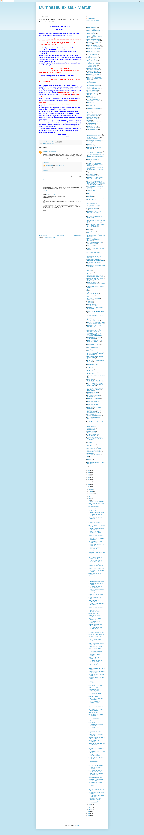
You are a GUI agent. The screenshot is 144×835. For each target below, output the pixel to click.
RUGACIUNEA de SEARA (92, 404)
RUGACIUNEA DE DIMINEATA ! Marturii (95, 278)
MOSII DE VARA (90, 373)
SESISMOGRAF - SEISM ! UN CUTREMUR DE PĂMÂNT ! (94, 730)
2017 (89, 484)
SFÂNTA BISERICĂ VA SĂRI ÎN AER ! (96, 501)
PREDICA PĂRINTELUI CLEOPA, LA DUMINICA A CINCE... (95, 536)
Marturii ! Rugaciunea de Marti (93, 114)
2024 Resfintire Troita (91, 174)
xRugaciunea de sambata (92, 90)
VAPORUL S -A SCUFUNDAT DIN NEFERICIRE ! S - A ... (95, 558)
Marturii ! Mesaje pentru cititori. (93, 30)
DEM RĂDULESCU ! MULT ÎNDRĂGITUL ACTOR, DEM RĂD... (96, 564)
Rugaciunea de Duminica (92, 159)
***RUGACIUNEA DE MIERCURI (94, 103)
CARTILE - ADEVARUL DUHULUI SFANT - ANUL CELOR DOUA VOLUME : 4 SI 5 (96, 151)
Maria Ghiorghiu (49, 165)
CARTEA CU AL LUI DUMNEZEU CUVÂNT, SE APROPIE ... (95, 587)
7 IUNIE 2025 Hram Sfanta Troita (94, 100)
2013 (89, 815)
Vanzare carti (90, 75)
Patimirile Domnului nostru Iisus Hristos (95, 276)
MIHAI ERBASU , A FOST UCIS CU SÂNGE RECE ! (95, 595)
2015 (89, 811)
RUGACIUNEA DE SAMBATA (93, 107)
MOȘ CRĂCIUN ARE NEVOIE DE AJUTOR (96, 375)
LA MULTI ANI (90, 370)
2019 (89, 481)
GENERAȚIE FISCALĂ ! (93, 613)
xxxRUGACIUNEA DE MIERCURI (94, 140)
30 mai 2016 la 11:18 (50, 194)
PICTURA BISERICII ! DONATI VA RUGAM (95, 156)
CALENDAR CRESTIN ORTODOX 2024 (95, 322)
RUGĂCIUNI (89, 406)
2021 (89, 477)
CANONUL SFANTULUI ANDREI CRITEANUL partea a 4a (94, 257)
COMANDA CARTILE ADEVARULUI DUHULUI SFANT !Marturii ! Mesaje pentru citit (96, 220)
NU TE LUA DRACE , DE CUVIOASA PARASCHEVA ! (95, 725)
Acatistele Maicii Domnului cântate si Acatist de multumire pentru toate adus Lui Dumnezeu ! (95, 164)
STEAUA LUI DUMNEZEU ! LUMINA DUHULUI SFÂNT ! (95, 509)
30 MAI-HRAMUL (90, 87)
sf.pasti (88, 460)
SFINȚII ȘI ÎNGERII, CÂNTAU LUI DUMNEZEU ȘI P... (95, 542)
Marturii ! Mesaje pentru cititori (93, 29)
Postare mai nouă (43, 235)
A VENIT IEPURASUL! (91, 304)
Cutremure (89, 43)
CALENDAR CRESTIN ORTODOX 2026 (95, 323)
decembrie (91, 487)
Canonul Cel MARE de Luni (93, 346)
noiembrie (91, 489)
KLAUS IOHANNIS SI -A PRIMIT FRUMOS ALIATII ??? (94, 694)
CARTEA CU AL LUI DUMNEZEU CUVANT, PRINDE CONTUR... (95, 771)
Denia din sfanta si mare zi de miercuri (95, 198)
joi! (88, 456)
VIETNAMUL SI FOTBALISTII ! (94, 648)
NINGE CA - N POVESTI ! (93, 712)
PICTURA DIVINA (90, 238)
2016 (89, 486)
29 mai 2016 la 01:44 (59, 165)
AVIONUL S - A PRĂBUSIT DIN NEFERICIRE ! (94, 619)
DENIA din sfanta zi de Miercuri (93, 262)
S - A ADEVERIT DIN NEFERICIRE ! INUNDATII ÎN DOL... (95, 652)
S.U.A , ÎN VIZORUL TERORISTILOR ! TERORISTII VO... (96, 715)
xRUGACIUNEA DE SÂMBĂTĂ (93, 137)
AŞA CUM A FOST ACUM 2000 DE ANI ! (95, 315)
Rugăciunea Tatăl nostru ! (92, 282)
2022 (89, 475)
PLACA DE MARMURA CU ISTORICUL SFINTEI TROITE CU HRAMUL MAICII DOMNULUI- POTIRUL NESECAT (95, 388)
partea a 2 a (89, 459)
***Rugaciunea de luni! (92, 65)
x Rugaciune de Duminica (92, 138)
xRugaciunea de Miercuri (92, 84)
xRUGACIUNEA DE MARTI (92, 115)
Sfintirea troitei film (91, 429)
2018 (89, 482)
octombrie (91, 491)
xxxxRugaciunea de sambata (93, 195)
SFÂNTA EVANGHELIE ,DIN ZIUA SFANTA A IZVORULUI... (95, 746)
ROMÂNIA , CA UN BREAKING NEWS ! (96, 512)
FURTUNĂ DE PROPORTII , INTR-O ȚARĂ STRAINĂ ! (95, 641)
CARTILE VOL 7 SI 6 (91, 338)
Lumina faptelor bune (91, 231)
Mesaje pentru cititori (50, 143)
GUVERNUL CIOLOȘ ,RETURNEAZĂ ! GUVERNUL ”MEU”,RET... (96, 664)
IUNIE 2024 (89, 270)
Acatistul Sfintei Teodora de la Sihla (94, 314)
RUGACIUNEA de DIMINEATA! (93, 403)
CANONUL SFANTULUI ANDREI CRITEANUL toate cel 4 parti (94, 328)
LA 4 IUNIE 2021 (90, 369)
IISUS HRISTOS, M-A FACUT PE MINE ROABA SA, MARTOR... (96, 780)
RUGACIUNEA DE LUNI (92, 126)
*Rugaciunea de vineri (92, 71)
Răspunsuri (46, 162)
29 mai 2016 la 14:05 (50, 175)
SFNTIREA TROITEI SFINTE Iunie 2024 (95, 419)
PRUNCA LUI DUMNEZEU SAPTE (94, 275)
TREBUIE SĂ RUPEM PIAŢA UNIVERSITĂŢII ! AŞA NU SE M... (95, 741)
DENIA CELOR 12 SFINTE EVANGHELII (95, 260)
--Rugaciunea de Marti (92, 66)
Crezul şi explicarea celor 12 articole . (95, 349)
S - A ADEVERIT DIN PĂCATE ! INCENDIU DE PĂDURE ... (94, 755)
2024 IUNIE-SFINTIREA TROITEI (94, 152)
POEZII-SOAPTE (90, 390)
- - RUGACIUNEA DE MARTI (93, 246)
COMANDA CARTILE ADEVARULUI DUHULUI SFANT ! (94, 217)
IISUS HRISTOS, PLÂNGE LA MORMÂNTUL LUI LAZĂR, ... (94, 799)
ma (88, 193)
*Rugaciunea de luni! (91, 91)
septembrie (91, 493)
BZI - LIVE (89, 112)
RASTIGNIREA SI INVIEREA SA (93, 398)
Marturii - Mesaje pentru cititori (93, 40)
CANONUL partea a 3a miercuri (93, 337)
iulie (90, 496)
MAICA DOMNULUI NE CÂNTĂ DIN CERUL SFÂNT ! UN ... (95, 592)
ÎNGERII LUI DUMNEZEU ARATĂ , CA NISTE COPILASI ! (96, 548)
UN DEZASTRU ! (91, 650)
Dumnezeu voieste (91, 358)
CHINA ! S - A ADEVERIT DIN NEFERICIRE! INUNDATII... (94, 702)
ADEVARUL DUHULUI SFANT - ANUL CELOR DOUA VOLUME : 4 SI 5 (95, 178)
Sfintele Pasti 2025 (91, 426)
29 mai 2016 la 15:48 (50, 184)
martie (90, 806)
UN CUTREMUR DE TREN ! (94, 722)
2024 (88, 296)
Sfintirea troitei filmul (91, 431)
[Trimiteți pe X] (59, 142)
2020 (89, 479)
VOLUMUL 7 (90, 445)
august (90, 494)
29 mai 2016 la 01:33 (51, 151)
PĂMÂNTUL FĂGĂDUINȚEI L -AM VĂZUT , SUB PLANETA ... (95, 577)
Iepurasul (89, 229)
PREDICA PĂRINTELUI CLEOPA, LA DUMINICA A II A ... (95, 735)
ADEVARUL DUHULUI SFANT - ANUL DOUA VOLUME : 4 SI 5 (95, 308)
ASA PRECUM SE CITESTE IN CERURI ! (95, 311)
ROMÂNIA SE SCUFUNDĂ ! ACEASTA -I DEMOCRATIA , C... (96, 761)
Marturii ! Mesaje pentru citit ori (93, 45)
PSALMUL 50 (90, 393)
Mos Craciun (90, 96)
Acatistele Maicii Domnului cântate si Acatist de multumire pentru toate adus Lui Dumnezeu (95, 78)
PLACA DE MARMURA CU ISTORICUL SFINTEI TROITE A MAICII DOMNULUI (95, 381)
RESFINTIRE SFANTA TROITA (93, 399)
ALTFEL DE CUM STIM (92, 309)
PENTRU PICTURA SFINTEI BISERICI (95, 169)
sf (87, 171)
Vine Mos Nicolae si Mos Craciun (94, 448)
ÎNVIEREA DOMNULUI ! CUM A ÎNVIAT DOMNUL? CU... (96, 796)
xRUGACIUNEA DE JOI (92, 203)
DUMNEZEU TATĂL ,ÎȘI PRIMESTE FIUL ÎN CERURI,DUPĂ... (96, 802)
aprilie (90, 804)
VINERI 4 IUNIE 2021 (91, 444)
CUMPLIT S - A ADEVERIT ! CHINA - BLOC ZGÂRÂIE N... (95, 699)
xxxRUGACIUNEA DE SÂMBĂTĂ (94, 205)
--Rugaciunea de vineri (92, 56)
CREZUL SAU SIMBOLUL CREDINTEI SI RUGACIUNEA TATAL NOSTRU (95, 341)
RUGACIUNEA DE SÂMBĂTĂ (93, 74)
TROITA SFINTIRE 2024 (92, 435)
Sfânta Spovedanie (91, 432)
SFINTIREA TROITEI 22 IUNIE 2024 (94, 242)
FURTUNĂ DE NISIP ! (92, 617)
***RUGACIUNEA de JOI (92, 54)
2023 (89, 474)
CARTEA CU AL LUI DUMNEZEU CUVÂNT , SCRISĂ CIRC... (95, 639)
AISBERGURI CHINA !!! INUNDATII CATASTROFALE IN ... (95, 718)
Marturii (44, 143)
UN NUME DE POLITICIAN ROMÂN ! (96, 632)
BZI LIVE (89, 180)
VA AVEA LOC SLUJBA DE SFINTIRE (94, 441)
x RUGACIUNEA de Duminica (93, 121)
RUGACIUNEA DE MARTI (92, 60)
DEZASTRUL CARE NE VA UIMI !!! (95, 777)
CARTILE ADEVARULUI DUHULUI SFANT (96, 154)
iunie (90, 498)
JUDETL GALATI (90, 272)
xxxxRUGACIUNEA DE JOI (92, 293)
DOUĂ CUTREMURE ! (93, 534)
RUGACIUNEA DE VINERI (92, 49)
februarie (91, 807)
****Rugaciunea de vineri (92, 99)
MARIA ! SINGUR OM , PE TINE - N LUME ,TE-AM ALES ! (95, 707)
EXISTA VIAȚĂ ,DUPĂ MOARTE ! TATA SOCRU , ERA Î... (96, 550)
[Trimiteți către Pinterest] (61, 142)
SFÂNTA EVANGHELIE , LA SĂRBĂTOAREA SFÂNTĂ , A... (95, 611)
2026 (89, 468)
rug (88, 292)
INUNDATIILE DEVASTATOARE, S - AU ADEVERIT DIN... (96, 579)
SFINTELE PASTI (90, 414)
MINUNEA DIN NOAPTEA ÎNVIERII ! (95, 765)
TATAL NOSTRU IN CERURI (93, 434)
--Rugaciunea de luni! (91, 62)
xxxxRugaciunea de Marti (92, 129)
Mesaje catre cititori (91, 33)
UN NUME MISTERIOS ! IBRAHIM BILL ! (96, 634)
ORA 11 (88, 232)
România (89, 120)
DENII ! (88, 263)
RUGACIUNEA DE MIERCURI (93, 48)
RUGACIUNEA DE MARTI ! (92, 68)
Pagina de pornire (60, 235)
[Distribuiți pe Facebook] (60, 142)
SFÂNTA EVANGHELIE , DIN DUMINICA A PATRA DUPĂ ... (96, 604)
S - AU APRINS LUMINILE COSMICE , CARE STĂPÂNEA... (96, 625)
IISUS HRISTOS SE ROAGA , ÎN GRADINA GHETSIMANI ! (94, 690)
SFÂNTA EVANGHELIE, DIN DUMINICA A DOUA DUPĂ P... (96, 738)
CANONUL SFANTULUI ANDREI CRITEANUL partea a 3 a (94, 212)
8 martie (89, 251)
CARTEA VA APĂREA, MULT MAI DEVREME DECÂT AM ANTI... (95, 561)
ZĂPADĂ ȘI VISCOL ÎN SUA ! (94, 506)
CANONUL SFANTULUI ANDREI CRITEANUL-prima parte (94, 334)
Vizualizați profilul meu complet (92, 20)
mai (89, 500)
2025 (89, 470)
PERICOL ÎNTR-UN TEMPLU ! (94, 615)
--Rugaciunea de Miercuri (92, 63)
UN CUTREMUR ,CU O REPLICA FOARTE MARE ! (95, 523)
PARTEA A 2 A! (90, 379)
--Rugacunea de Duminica (92, 81)
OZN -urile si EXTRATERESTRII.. (94, 46)
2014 (89, 813)
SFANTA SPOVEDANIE (92, 190)
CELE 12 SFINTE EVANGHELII (93, 259)
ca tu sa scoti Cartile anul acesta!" (94, 454)
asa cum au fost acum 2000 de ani (94, 451)
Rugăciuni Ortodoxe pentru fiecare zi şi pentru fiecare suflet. (95, 411)
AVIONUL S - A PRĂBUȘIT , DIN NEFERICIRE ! (94, 658)
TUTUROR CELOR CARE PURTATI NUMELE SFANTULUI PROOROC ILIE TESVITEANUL (95, 438)
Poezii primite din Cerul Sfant (93, 85)
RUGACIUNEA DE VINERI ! (93, 118)
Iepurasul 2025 (90, 102)
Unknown (45, 151)
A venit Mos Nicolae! (91, 305)
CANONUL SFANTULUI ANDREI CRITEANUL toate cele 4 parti (94, 331)
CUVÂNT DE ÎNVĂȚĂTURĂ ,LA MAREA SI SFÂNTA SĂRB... (96, 744)
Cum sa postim (90, 350)
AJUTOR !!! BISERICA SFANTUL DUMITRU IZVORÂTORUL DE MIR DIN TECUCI (96, 161)
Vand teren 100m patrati (92, 447)
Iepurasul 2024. (90, 145)
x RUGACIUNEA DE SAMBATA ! (93, 108)
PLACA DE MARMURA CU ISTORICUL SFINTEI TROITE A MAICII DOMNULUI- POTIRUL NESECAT (95, 384)
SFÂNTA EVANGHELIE (92, 243)
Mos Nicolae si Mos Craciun (93, 93)
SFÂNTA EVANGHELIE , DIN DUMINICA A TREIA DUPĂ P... (96, 672)
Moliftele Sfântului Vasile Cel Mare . (94, 135)
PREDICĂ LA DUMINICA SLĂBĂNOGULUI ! (93, 601)
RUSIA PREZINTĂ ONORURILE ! (95, 692)
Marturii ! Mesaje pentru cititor (93, 35)
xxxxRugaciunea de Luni (92, 206)
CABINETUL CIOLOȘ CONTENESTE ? (96, 696)
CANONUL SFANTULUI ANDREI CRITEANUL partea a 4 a (94, 255)
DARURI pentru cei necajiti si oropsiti (94, 352)
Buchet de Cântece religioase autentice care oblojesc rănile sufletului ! (95, 320)
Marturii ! (89, 32)
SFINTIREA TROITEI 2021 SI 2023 (94, 415)
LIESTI (88, 273)
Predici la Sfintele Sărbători (92, 42)
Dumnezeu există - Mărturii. (66, 7)
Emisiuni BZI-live (90, 124)
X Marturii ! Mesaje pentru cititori (93, 88)
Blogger (77, 825)
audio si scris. (90, 453)
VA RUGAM (89, 442)
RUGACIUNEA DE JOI (91, 53)
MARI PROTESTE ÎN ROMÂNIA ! (95, 727)
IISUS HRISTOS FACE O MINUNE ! (95, 782)
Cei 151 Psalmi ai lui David (92, 347)
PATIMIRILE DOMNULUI (92, 234)
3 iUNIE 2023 (90, 299)
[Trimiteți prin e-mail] (56, 142)
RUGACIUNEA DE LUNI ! (92, 51)
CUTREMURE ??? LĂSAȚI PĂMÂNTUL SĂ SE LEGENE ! (96, 720)
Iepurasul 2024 (90, 144)
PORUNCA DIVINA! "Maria (92, 392)
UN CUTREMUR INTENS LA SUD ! (95, 685)
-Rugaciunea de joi (91, 295)
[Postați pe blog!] (57, 142)
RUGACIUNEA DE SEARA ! (93, 401)
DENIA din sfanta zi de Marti (93, 228)
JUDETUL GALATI (91, 367)
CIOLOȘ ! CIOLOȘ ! (92, 510)
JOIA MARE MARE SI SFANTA (93, 366)
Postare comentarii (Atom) (50, 237)
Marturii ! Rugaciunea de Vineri (93, 188)
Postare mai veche (77, 235)
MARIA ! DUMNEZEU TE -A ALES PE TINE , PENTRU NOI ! (95, 710)
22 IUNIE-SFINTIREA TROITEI (93, 298)
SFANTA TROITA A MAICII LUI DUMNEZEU (96, 283)
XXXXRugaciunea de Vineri (93, 450)
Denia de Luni (90, 196)
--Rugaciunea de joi (91, 59)
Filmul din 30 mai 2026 (92, 363)
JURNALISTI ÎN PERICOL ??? (94, 776)
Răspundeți (45, 160)
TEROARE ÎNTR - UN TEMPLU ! (95, 606)
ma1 (88, 457)
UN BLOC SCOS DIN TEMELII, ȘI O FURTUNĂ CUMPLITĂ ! (95, 774)
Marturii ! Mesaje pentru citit (93, 39)
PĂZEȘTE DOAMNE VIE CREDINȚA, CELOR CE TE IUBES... (96, 566)
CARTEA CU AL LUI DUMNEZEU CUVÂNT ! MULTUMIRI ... (95, 661)
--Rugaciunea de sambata (92, 57)
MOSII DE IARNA (90, 199)
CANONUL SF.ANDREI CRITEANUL (94, 335)
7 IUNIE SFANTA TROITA (92, 175)
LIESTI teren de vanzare (92, 372)
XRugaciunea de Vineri (92, 191)
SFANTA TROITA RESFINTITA (93, 412)
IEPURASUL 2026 (91, 105)
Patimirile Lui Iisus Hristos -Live (93, 395)
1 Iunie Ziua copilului (91, 123)
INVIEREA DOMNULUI (92, 364)
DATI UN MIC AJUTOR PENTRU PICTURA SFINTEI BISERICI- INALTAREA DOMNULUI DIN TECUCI (96, 225)
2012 (89, 817)
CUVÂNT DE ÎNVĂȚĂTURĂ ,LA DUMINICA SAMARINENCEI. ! (95, 532)
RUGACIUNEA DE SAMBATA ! (93, 72)
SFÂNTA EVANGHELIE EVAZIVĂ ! (95, 646)
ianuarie (90, 809)
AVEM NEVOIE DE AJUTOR (93, 252)
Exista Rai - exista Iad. (91, 94)
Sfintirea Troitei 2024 (91, 428)
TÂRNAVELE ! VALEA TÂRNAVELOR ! (96, 568)
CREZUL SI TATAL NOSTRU (93, 343)
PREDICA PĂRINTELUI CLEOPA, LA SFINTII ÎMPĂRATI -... (95, 608)
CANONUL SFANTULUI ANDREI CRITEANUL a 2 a (94, 326)
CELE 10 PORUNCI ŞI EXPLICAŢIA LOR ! (95, 213)
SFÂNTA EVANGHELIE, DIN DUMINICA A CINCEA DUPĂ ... (96, 539)
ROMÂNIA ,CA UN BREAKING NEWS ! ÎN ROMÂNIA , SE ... (96, 529)
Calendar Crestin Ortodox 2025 (93, 344)
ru (87, 290)
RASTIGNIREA (90, 396)
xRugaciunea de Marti (91, 82)
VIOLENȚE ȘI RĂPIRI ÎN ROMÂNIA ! (95, 636)
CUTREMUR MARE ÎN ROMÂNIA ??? (96, 581)
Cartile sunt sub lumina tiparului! (93, 222)
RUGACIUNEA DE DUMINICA (93, 69)
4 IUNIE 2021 (90, 301)
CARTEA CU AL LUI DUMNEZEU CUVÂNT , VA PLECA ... (95, 705)
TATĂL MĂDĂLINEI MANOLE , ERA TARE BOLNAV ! (95, 683)
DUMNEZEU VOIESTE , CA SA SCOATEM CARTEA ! (94, 631)
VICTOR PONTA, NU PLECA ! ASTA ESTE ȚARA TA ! (95, 518)
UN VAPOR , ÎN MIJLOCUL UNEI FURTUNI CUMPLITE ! (95, 628)
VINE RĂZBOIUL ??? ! (93, 687)
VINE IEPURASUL (91, 245)
